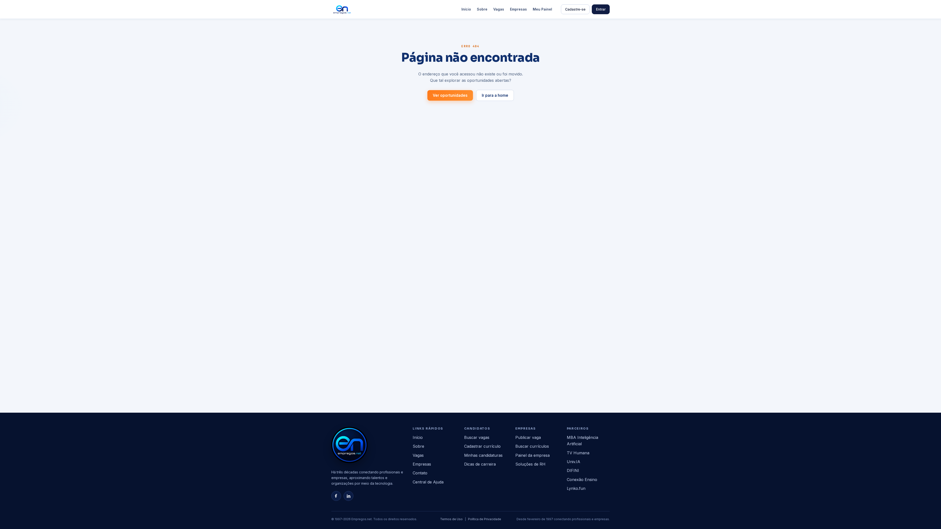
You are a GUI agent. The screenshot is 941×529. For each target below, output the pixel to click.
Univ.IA (573, 461)
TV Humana (578, 452)
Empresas (518, 9)
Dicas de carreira (480, 464)
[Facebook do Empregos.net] (336, 496)
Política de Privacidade (484, 519)
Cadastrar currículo (482, 446)
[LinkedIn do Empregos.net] (348, 496)
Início (466, 9)
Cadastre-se (575, 9)
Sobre (482, 9)
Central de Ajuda (428, 482)
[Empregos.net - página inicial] (349, 445)
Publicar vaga (528, 437)
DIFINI (573, 470)
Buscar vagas (476, 437)
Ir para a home (495, 95)
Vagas (498, 9)
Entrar (601, 9)
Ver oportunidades (450, 95)
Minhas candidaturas (483, 455)
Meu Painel (542, 9)
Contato (420, 472)
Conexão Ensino (582, 479)
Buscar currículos (532, 446)
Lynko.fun (576, 488)
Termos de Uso (451, 519)
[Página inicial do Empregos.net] (342, 9)
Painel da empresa (532, 455)
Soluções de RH (530, 464)
